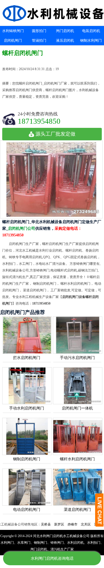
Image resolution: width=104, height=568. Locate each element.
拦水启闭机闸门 (26, 358)
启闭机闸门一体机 (77, 408)
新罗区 (53, 524)
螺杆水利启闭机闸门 (77, 459)
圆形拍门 (39, 31)
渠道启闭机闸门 (77, 510)
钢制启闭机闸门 (26, 459)
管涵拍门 (39, 40)
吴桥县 (39, 524)
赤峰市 (66, 524)
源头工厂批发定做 (55, 134)
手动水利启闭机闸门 (26, 408)
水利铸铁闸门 (13, 31)
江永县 (93, 524)
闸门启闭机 (65, 31)
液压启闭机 (65, 40)
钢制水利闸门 (91, 40)
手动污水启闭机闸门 (77, 358)
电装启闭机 (91, 31)
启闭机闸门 (13, 40)
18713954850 (39, 121)
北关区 (79, 524)
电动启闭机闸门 (26, 510)
